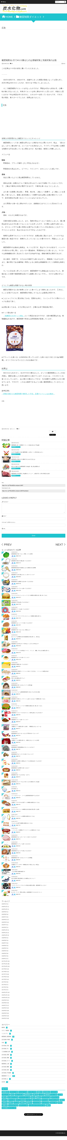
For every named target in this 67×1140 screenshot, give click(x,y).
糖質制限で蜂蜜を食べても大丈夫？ (19, 664)
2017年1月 (4, 989)
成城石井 (29, 1102)
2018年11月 (4, 932)
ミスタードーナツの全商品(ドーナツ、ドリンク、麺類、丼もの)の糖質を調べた (30, 650)
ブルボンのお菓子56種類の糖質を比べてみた (22, 823)
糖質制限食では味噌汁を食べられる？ (20, 768)
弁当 (60, 1102)
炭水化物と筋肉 (6, 1069)
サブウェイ (55, 1097)
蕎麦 (48, 1105)
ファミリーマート (25, 1097)
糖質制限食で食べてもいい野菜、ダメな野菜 (22, 554)
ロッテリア (45, 1102)
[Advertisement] (33, 43)
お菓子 (4, 1100)
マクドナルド (46, 1097)
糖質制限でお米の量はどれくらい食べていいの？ (23, 574)
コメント (14, 428)
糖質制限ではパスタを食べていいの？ (20, 657)
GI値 (4, 1042)
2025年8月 (4, 914)
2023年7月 (4, 924)
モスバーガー (19, 1094)
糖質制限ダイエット (16, 454)
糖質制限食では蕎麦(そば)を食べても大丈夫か (22, 581)
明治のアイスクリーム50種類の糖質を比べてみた (23, 816)
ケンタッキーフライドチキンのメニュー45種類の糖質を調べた (26, 616)
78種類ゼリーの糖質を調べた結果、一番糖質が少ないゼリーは (26, 726)
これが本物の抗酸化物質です (18, 871)
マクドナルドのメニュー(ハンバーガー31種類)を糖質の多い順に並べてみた (29, 595)
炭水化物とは (14, 788)
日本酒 (4, 1102)
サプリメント (24, 1105)
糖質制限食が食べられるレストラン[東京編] (21, 685)
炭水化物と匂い (6, 1048)
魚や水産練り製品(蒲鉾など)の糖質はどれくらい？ (23, 878)
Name (4, 516)
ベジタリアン (6, 1033)
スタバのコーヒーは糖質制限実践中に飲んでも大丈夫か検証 (25, 692)
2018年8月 (4, 940)
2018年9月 (4, 937)
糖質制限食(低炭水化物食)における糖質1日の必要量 (23, 567)
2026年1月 (4, 904)
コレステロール (13, 1105)
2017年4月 (4, 982)
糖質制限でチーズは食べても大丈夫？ (20, 609)
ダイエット (13, 1092)
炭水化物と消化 (6, 1045)
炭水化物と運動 (6, 1057)
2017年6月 (4, 976)
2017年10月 (4, 966)
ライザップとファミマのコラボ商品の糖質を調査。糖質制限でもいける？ (28, 885)
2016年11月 (4, 995)
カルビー (53, 1102)
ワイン (16, 1102)
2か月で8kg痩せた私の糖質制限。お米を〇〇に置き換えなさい (27, 452)
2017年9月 (4, 969)
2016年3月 (4, 1015)
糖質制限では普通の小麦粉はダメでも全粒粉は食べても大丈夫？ (26, 761)
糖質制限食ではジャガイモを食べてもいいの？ (22, 754)
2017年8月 (4, 971)
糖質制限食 (28, 1094)
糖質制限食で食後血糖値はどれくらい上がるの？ (23, 747)
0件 (12, 63)
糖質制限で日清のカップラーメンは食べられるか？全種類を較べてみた (28, 699)
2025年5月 (4, 922)
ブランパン (5, 1094)
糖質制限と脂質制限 (8, 1036)
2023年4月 (4, 927)
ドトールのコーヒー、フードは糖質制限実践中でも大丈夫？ (25, 795)
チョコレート (23, 1092)
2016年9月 (4, 1000)
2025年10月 (4, 909)
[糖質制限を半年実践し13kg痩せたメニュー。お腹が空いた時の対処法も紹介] (6, 475)
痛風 (38, 1097)
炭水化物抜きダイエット (9, 1108)
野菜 (4, 1097)
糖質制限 (5, 1092)
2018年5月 (4, 948)
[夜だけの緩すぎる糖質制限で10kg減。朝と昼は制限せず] (6, 469)
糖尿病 (4, 1027)
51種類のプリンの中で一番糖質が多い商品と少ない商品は (25, 864)
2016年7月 (4, 1005)
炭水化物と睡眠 (6, 1066)
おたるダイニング (13, 1097)
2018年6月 (4, 945)
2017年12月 (4, 961)
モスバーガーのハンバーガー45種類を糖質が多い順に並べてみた (26, 705)
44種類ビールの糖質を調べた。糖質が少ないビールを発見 (25, 740)
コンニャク (36, 1100)
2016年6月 (4, 1008)
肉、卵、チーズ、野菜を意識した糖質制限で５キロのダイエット (26, 892)
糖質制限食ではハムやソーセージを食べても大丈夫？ (24, 837)
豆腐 (22, 1102)
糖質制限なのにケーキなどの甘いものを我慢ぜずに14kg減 (25, 781)
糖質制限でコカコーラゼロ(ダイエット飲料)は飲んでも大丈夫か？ (27, 712)
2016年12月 (4, 992)
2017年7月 (4, 974)
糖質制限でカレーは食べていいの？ (19, 719)
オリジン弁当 (20, 1100)
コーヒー (29, 1100)
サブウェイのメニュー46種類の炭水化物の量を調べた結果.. (25, 809)
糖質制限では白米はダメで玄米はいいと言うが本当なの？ (25, 643)
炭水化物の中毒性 (7, 1039)
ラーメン (45, 1100)
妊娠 (10, 1102)
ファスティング (54, 1100)
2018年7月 (4, 943)
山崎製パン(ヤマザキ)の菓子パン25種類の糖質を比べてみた (25, 802)
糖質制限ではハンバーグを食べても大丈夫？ (22, 623)
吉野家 (4, 1105)
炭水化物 (46, 1092)
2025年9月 (4, 911)
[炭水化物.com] (15, 9)
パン (60, 1094)
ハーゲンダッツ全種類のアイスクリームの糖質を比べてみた (25, 830)
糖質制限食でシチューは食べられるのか (21, 844)
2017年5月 (4, 979)
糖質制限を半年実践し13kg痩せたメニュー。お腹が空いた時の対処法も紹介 (30, 473)
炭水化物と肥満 (6, 1054)
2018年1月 (4, 958)
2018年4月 (4, 950)
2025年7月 (4, 917)
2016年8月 (4, 1002)
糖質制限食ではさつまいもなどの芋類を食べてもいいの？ (25, 733)
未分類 (4, 1081)
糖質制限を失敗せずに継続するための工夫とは (23, 459)
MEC (35, 1094)
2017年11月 (4, 963)
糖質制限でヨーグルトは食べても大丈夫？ (21, 588)
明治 (62, 1100)
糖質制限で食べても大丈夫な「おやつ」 (20, 774)
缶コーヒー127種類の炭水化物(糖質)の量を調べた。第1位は (25, 636)
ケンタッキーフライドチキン (37, 1105)
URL (4, 528)
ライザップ (32, 1092)
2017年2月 (4, 987)
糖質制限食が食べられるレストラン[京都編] (21, 857)
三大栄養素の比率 (7, 1051)
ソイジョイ (36, 1102)
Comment (5, 501)
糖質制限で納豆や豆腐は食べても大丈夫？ (21, 560)
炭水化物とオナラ (7, 1060)
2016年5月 (4, 1010)
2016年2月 (4, 1018)
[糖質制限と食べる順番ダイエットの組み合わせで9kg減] (6, 447)
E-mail (4, 522)
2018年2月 (4, 956)
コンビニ (54, 1092)
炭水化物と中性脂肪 (7, 1072)
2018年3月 (4, 953)
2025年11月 (4, 906)
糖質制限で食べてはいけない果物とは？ (21, 629)
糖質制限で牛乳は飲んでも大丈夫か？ (20, 602)
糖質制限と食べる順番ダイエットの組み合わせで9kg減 (25, 445)
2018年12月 (4, 930)
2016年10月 (4, 997)
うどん (41, 1094)
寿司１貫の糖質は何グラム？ (18, 678)
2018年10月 (4, 935)
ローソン (12, 1100)
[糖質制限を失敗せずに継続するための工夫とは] (6, 461)
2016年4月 (4, 1013)
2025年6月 (4, 919)
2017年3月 (4, 984)
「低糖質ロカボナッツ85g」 (14, 316)
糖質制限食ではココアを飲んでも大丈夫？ (21, 850)
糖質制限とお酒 (6, 1063)
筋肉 (33, 1097)
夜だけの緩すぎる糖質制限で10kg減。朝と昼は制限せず (25, 466)
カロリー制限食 (6, 1030)
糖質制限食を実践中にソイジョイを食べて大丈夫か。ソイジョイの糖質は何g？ (30, 671)
